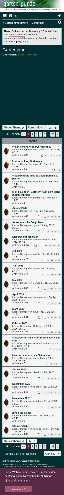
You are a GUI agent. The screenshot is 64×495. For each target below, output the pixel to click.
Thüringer (38, 326)
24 (55, 274)
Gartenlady (39, 358)
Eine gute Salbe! (21, 412)
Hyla (35, 211)
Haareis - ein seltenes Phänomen (31, 355)
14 (48, 289)
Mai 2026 (17, 280)
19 (52, 318)
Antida (36, 268)
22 (48, 274)
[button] (23, 134)
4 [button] (40, 134)
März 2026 (18, 308)
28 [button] (52, 134)
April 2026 (18, 294)
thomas (36, 197)
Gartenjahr (13, 49)
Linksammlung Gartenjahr (27, 161)
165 (50, 246)
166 (54, 246)
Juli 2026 (17, 251)
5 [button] (44, 134)
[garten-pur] (32, 6)
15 (52, 289)
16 (55, 289)
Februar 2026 (19, 323)
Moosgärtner (40, 239)
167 (59, 246)
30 (55, 217)
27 (52, 260)
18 (59, 303)
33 (59, 378)
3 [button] (36, 134)
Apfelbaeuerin (40, 428)
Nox (35, 415)
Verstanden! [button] (18, 489)
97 (52, 231)
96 (48, 231)
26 (48, 260)
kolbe (21, 54)
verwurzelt (38, 149)
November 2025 (21, 398)
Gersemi (37, 283)
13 (48, 407)
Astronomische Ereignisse (27, 222)
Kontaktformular (17, 34)
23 (52, 274)
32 (55, 378)
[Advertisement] (32, 89)
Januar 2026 (19, 369)
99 (59, 231)
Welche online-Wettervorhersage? (31, 146)
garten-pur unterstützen (16, 38)
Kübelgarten (39, 297)
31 (59, 217)
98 (55, 231)
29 (52, 217)
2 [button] (32, 134)
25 (59, 274)
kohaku (37, 386)
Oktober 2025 (20, 425)
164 (45, 246)
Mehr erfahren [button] (22, 480)
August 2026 (19, 208)
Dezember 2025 (21, 383)
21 (59, 318)
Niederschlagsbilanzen (25, 236)
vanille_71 (38, 254)
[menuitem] (13, 16)
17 (59, 289)
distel (36, 372)
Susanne (37, 181)
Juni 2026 (17, 265)
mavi (35, 164)
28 (48, 217)
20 (55, 318)
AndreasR (31, 54)
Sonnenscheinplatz (43, 343)
